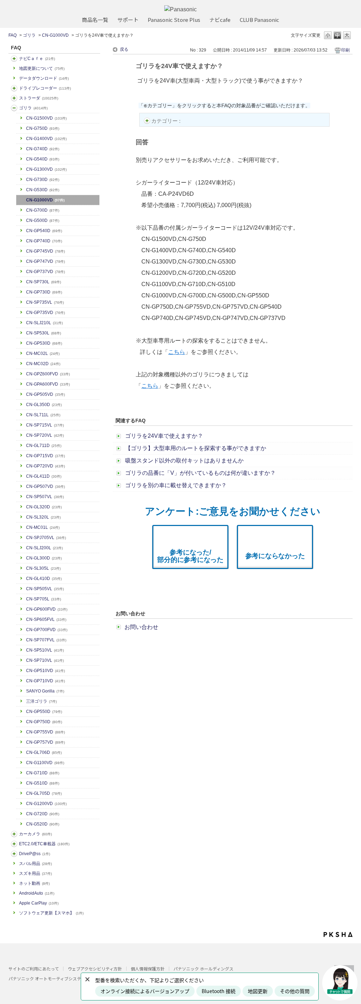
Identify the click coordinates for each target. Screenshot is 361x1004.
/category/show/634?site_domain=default (14, 88)
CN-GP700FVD (46, 629)
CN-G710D (42, 772)
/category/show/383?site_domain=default (14, 108)
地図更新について (42, 68)
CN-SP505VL (45, 588)
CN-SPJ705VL (46, 537)
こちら (176, 352)
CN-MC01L (43, 527)
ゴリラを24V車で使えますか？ (164, 436)
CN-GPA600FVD (48, 384)
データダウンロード (44, 78)
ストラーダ (38, 98)
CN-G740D (42, 148)
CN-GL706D (44, 752)
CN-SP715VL (45, 425)
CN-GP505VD (45, 394)
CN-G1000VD (55, 35)
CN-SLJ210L (44, 322)
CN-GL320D (44, 506)
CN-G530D (42, 189)
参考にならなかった (275, 556)
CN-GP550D (44, 711)
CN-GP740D (44, 240)
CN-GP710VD (45, 680)
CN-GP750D (44, 721)
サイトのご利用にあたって (33, 969)
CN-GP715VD (45, 455)
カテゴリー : (166, 121)
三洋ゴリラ (41, 701)
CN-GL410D (44, 578)
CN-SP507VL (45, 496)
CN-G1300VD (46, 169)
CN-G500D (42, 220)
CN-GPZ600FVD (48, 373)
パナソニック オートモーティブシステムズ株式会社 (57, 978)
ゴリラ (29, 35)
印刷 (345, 50)
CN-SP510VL (45, 650)
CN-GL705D (44, 793)
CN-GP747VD (45, 261)
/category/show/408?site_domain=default (14, 58)
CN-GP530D (44, 343)
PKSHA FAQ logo (338, 934)
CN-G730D (42, 179)
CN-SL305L (43, 568)
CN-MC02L (43, 353)
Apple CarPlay (39, 903)
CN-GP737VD (45, 271)
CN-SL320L (43, 517)
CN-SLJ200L (44, 547)
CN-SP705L (43, 599)
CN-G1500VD (46, 118)
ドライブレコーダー (45, 88)
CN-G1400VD (46, 138)
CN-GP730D (44, 292)
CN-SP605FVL (46, 619)
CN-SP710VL (45, 660)
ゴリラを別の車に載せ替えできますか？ (176, 485)
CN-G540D (42, 159)
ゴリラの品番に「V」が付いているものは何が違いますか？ (200, 473)
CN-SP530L (43, 333)
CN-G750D (42, 128)
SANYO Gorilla (45, 691)
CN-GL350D (44, 404)
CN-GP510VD (45, 670)
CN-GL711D (43, 445)
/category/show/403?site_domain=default (14, 854)
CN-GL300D (44, 558)
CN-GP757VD (45, 742)
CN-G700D (42, 210)
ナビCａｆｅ (37, 58)
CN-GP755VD (45, 732)
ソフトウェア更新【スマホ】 (51, 913)
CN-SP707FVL (46, 639)
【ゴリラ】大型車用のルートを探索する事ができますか (195, 448)
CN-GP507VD (45, 486)
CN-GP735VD (45, 312)
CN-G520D (42, 824)
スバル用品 (35, 863)
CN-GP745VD (45, 251)
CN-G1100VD (45, 762)
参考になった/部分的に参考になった (190, 556)
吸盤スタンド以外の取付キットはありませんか (184, 461)
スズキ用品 (35, 873)
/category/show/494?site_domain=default (14, 834)
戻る (124, 49)
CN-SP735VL (45, 302)
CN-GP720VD (45, 466)
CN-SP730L (43, 281)
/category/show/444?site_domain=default (14, 844)
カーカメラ (35, 833)
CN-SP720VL (45, 435)
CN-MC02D (43, 363)
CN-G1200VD (46, 803)
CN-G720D (42, 813)
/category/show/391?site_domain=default (14, 98)
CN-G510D (42, 783)
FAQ (12, 35)
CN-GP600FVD (46, 609)
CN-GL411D (43, 476)
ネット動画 (34, 883)
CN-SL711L (43, 414)
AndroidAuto (36, 893)
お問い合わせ (141, 627)
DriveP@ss (34, 853)
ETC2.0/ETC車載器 (44, 843)
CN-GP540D (44, 230)
